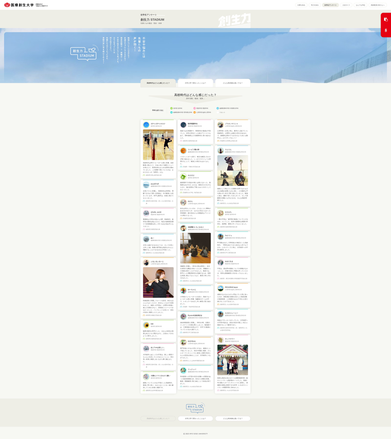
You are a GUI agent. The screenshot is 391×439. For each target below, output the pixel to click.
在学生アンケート (330, 5)
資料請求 (386, 28)
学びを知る (315, 5)
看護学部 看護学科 (202, 108)
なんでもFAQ (360, 5)
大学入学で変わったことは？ (195, 83)
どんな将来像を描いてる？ (233, 83)
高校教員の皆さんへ (378, 5)
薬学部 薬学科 (177, 108)
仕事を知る (301, 5)
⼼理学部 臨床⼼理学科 (203, 112)
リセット (222, 112)
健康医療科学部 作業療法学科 (229, 108)
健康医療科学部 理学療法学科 (182, 112)
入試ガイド (346, 5)
